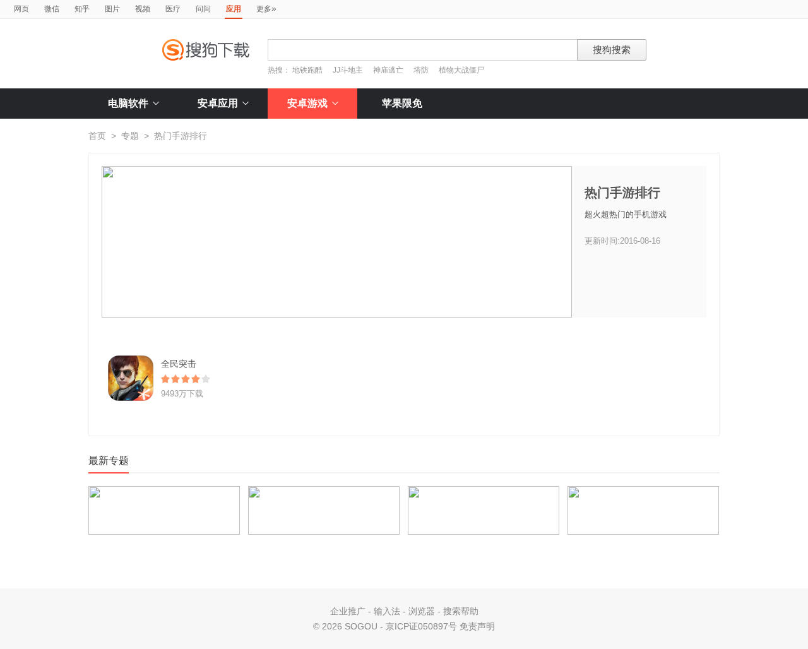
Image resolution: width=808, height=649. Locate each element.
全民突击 (178, 364)
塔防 (421, 70)
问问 (203, 8)
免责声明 (477, 626)
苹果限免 (402, 103)
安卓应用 (218, 103)
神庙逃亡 (388, 70)
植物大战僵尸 (461, 70)
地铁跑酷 (307, 70)
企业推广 (347, 611)
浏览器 (421, 611)
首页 (97, 136)
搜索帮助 (460, 611)
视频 (142, 8)
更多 (266, 8)
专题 (130, 136)
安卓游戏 (307, 103)
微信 (51, 8)
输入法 (387, 611)
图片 (112, 8)
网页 (21, 8)
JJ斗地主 (348, 70)
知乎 (82, 8)
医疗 (173, 8)
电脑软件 (128, 103)
